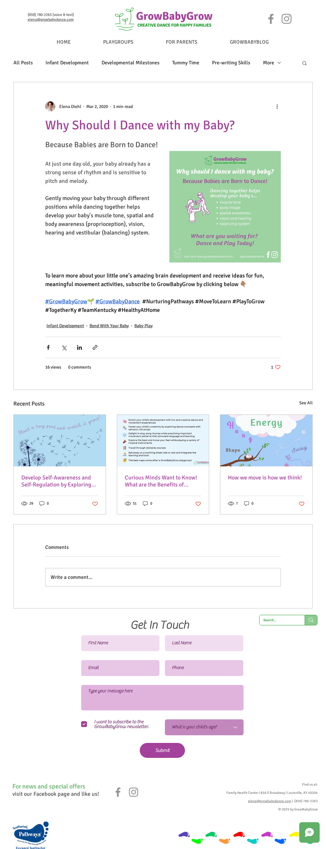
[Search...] (311, 620)
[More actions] (277, 106)
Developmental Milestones (130, 63)
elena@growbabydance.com (51, 19)
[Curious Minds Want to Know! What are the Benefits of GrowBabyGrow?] (163, 440)
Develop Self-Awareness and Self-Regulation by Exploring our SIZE (56, 481)
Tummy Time (185, 63)
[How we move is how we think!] (266, 440)
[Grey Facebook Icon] (118, 792)
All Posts (23, 63)
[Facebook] (271, 18)
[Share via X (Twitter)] (64, 347)
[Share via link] (95, 347)
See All (306, 403)
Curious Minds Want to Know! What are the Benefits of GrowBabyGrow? (161, 481)
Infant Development (67, 63)
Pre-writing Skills (231, 63)
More (268, 63)
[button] (304, 62)
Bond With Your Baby (109, 325)
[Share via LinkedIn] (79, 347)
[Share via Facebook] (48, 347)
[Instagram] (286, 18)
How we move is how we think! (265, 477)
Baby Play (143, 325)
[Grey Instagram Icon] (133, 792)
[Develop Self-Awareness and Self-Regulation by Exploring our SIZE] (60, 440)
